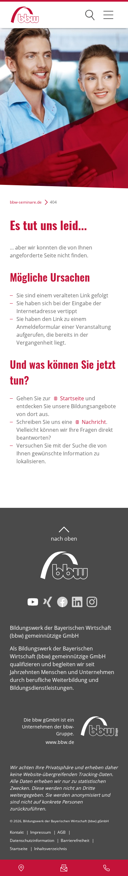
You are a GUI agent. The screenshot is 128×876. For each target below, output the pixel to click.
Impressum (40, 832)
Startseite (72, 398)
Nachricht (94, 422)
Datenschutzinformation (32, 840)
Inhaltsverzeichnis (50, 848)
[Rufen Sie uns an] (106, 868)
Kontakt (17, 832)
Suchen (90, 13)
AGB (61, 832)
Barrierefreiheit (75, 840)
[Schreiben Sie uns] (64, 868)
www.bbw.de (60, 742)
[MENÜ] (108, 15)
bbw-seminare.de (26, 202)
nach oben (64, 538)
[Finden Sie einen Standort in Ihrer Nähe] (21, 868)
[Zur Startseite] (20, 15)
